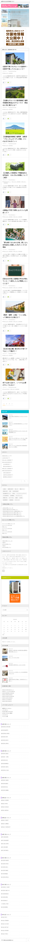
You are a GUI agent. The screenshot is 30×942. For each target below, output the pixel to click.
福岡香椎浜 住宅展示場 (7, 476)
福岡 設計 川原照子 (5, 820)
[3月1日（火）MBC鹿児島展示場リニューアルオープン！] (5, 424)
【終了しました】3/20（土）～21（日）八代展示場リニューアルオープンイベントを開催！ (18, 439)
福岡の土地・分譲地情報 (8, 73)
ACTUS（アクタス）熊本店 (7, 713)
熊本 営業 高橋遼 (4, 873)
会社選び (21, 497)
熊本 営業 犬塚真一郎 (5, 890)
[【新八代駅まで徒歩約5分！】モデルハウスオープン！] (5, 417)
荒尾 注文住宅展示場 (6, 466)
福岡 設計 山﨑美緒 (5, 823)
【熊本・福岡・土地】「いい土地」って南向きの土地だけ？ (15, 316)
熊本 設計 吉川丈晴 (5, 923)
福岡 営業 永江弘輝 (12, 71)
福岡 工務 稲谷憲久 (5, 837)
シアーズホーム (5, 709)
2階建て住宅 (5, 497)
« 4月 (3, 634)
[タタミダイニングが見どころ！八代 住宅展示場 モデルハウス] (5, 673)
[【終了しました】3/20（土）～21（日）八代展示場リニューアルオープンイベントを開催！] (5, 439)
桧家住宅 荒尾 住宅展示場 (7, 701)
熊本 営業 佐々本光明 (5, 887)
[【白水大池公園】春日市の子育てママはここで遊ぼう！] (15, 341)
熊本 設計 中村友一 (5, 933)
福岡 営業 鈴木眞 (4, 760)
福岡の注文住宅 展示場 (6, 470)
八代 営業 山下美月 (5, 903)
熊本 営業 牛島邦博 (5, 860)
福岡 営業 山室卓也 (5, 743)
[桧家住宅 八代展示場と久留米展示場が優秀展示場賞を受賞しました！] (5, 651)
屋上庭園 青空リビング (7, 493)
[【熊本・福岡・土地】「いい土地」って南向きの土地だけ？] (15, 307)
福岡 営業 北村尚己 (5, 740)
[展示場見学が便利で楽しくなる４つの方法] (5, 666)
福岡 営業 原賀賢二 (5, 783)
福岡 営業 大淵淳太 (5, 766)
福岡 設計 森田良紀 (5, 810)
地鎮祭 (16, 497)
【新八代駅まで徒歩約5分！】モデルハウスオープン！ (18, 417)
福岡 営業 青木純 (4, 786)
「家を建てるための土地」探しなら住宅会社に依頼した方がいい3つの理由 (15, 245)
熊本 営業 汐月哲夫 (5, 863)
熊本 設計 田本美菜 (5, 930)
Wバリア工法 (11, 497)
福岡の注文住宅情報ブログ (7, 1)
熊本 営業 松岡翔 (4, 897)
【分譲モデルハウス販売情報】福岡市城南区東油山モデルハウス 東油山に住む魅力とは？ (15, 103)
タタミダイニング (19, 495)
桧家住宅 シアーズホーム (6, 708)
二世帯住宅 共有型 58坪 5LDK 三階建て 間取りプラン (11, 514)
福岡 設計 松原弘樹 (5, 806)
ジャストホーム (5, 714)
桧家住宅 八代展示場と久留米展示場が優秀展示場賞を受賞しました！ (18, 651)
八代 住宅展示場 (6, 464)
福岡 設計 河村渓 (4, 803)
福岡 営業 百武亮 (4, 736)
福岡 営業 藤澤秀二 (5, 730)
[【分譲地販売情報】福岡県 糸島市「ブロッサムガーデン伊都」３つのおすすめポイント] (15, 128)
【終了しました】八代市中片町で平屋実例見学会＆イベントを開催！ (18, 446)
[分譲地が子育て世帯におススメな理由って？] (15, 202)
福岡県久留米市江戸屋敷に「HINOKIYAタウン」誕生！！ (18, 680)
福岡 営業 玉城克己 (5, 753)
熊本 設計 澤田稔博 (5, 920)
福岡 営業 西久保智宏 (5, 733)
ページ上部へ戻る (28, 940)
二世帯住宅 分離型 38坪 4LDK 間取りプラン (10, 509)
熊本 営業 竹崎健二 (5, 870)
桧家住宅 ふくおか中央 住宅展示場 (8, 691)
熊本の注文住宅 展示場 (6, 462)
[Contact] (3, 571)
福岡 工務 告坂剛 (4, 847)
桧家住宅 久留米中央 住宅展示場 (8, 696)
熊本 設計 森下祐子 (5, 927)
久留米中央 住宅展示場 (7, 474)
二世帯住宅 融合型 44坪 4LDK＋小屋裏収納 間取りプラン (12, 511)
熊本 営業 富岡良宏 (5, 893)
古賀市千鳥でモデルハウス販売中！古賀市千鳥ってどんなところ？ (15, 68)
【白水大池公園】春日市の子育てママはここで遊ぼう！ (15, 350)
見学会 (14, 493)
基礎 (10, 491)
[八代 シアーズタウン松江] (5, 658)
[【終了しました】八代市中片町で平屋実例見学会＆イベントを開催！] (5, 446)
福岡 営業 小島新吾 (5, 780)
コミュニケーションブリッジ (21, 493)
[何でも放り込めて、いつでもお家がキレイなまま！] (15, 374)
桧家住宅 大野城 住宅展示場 (7, 694)
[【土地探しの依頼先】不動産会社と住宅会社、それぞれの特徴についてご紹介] (15, 165)
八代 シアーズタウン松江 (14, 657)
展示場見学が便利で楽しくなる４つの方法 (17, 664)
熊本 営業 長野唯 (4, 907)
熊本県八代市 (5, 491)
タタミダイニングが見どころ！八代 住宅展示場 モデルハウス (18, 673)
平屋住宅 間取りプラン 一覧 (7, 540)
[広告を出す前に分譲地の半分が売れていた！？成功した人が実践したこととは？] (15, 270)
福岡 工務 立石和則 (5, 843)
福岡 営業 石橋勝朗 (5, 790)
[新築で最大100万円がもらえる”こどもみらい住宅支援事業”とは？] (5, 432)
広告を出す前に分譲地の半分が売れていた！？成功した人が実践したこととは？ (15, 281)
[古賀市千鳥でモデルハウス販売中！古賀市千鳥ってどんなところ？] (15, 58)
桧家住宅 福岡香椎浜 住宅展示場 (8, 693)
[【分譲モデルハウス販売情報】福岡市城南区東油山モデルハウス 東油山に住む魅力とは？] (15, 92)
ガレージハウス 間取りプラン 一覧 (8, 523)
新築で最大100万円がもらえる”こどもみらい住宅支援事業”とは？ (19, 13)
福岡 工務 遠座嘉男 (5, 840)
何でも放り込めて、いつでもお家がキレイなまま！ (14, 384)
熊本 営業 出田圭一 (5, 867)
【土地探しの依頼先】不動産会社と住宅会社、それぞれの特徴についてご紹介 (15, 175)
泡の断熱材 (12, 495)
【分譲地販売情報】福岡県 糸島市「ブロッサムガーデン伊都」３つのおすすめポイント (15, 139)
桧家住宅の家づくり (7, 181)
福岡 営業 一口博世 (5, 756)
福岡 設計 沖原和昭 (5, 800)
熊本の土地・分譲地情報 (16, 181)
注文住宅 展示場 (15, 491)
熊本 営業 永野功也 (5, 877)
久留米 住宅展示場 (6, 472)
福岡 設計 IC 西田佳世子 (5, 827)
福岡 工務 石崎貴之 (5, 850)
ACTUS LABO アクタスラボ (7, 711)
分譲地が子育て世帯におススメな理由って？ (15, 211)
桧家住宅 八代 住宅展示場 (7, 699)
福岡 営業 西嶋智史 (5, 763)
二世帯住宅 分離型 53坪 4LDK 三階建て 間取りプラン (11, 512)
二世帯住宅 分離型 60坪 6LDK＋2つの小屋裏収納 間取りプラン (13, 516)
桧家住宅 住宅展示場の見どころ (8, 689)
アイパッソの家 (5, 716)
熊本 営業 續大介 (12, 179)
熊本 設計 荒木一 (4, 917)
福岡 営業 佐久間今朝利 (5, 726)
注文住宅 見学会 (7, 389)
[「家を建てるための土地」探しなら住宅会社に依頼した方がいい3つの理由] (15, 234)
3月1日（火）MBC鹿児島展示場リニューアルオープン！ (18, 424)
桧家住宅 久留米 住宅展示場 (7, 697)
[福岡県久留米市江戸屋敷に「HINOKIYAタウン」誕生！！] (5, 680)
